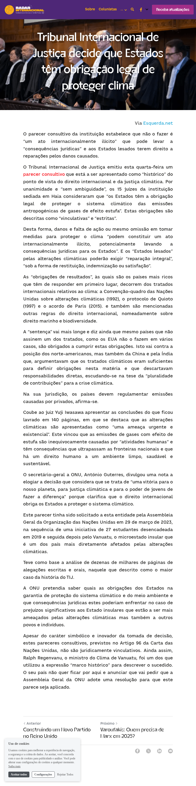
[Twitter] (148, 751)
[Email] (170, 751)
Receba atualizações (172, 9)
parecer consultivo (44, 174)
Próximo (107, 723)
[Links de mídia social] (141, 10)
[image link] (24, 9)
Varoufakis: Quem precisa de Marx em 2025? (132, 732)
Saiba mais (14, 766)
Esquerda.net (158, 123)
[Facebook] (137, 751)
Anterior (34, 723)
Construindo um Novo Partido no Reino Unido (57, 732)
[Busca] (132, 9)
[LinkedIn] (159, 751)
